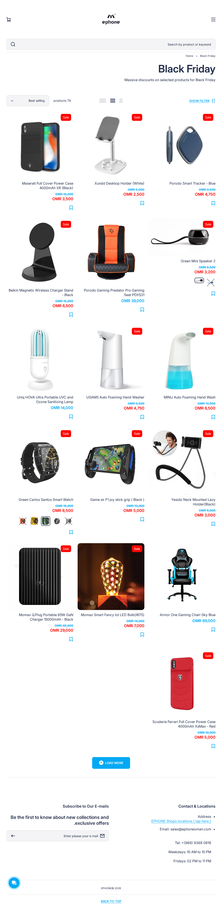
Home (189, 55)
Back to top (111, 901)
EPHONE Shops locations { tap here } (181, 821)
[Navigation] (213, 19)
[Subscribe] (12, 835)
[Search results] (12, 44)
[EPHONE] (111, 19)
